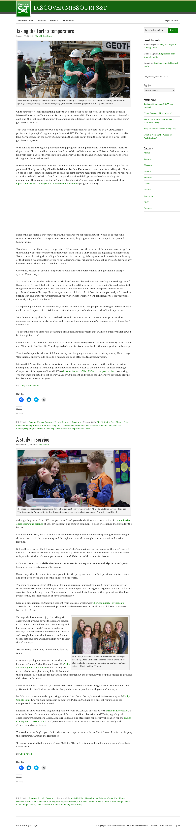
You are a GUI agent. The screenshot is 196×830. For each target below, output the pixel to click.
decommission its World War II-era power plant (88, 371)
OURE (88, 428)
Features (49, 422)
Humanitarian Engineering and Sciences (57, 801)
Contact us (54, 20)
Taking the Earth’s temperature (45, 30)
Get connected (68, 20)
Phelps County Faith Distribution (38, 804)
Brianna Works (106, 798)
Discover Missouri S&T (35, 8)
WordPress (166, 825)
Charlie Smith (103, 422)
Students (76, 422)
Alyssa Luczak (91, 798)
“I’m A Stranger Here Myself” (158, 113)
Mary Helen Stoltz (43, 36)
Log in (177, 825)
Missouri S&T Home (25, 20)
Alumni (147, 152)
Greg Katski (43, 444)
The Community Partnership (108, 602)
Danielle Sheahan (24, 801)
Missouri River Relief (117, 710)
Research (66, 422)
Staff (146, 202)
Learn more (41, 20)
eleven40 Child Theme (126, 825)
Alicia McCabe (77, 798)
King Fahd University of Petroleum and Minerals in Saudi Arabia (82, 425)
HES (36, 801)
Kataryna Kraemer (86, 801)
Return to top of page (26, 825)
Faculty (40, 422)
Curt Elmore (117, 422)
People (58, 422)
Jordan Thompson (42, 425)
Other (147, 183)
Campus (32, 422)
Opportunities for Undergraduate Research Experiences (47, 183)
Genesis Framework (150, 825)
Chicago (148, 165)
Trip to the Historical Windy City (160, 128)
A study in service (32, 439)
